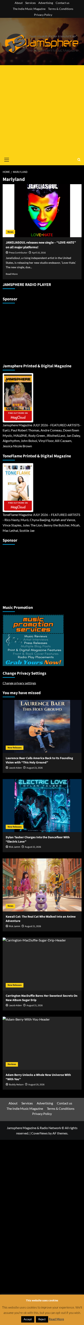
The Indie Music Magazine (29, 8)
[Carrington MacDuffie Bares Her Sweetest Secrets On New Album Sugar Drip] (42, 964)
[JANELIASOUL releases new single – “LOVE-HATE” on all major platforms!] (42, 210)
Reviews (12, 1064)
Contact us (62, 3)
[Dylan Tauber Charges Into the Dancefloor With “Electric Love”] (42, 805)
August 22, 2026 (33, 847)
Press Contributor (18, 252)
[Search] (79, 159)
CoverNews (39, 1133)
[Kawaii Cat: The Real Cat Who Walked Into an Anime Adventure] (42, 884)
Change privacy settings (19, 683)
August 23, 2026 (35, 768)
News (10, 232)
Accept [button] (28, 1319)
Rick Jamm (14, 847)
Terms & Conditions (60, 8)
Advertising (45, 3)
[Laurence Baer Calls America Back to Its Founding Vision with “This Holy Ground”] (42, 726)
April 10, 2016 (39, 252)
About (19, 3)
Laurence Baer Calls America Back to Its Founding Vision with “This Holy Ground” (39, 760)
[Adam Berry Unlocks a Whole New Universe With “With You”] (42, 1043)
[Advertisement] (42, 109)
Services (30, 3)
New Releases (15, 747)
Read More (12, 273)
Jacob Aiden (15, 768)
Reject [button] (42, 1319)
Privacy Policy (43, 14)
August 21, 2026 (33, 926)
